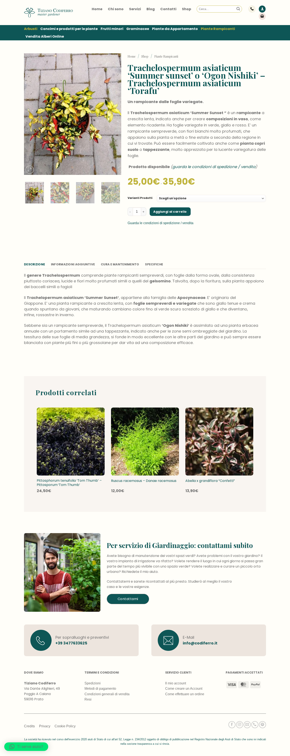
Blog (150, 9)
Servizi (135, 9)
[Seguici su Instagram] (239, 724)
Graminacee (137, 28)
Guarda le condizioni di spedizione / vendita (160, 223)
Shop (186, 9)
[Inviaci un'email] (247, 724)
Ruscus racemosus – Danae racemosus (143, 481)
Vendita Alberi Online (44, 36)
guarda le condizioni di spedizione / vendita (213, 166)
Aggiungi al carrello (170, 212)
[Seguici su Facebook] (231, 724)
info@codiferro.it (200, 643)
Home (97, 9)
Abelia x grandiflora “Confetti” (210, 481)
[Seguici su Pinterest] (262, 724)
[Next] (114, 114)
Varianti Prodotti (140, 198)
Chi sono (116, 9)
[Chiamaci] (254, 724)
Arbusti (30, 28)
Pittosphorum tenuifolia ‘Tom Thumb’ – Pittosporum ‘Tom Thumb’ (69, 483)
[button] (262, 9)
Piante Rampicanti (218, 28)
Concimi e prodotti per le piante (69, 28)
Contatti (168, 9)
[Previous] (31, 114)
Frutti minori (112, 28)
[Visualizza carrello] (262, 16)
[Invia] (238, 9)
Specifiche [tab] (154, 264)
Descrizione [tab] (34, 264)
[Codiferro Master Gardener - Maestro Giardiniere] (48, 12)
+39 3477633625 (71, 643)
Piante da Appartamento (175, 28)
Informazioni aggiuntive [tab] (73, 264)
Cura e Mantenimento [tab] (120, 264)
